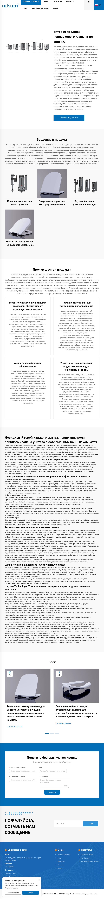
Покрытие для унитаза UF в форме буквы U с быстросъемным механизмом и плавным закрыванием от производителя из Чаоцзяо (52, 203)
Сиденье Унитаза (87, 855)
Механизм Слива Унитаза (90, 861)
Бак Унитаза (85, 858)
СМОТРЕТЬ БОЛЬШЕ (14, 727)
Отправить (52, 792)
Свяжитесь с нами (40, 9)
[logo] (10, 5)
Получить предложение (69, 118)
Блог (26, 9)
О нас (59, 858)
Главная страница (63, 855)
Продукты (61, 861)
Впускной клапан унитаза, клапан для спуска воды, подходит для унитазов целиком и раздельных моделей (84, 203)
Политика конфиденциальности (85, 894)
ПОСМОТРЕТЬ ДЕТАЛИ (19, 184)
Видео (55, 9)
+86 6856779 (9, 867)
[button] (47, 733)
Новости (60, 865)
